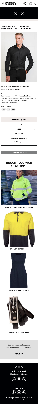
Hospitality (6, 28)
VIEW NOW (19, 354)
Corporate (23, 26)
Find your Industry (22, 28)
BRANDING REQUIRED (19, 138)
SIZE (19, 129)
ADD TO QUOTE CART (19, 153)
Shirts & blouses (9, 26)
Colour (19, 124)
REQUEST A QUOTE (19, 120)
